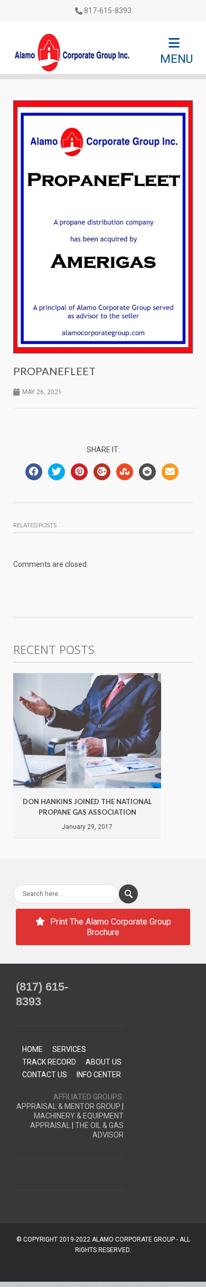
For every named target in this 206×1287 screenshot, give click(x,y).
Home (32, 1049)
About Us (103, 1062)
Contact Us (44, 1074)
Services (69, 1049)
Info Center (99, 1074)
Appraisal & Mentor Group (68, 1106)
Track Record (49, 1062)
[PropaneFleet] (103, 226)
